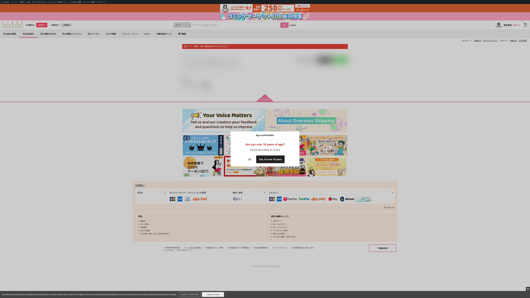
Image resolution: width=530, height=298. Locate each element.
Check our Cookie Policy (190, 294)
